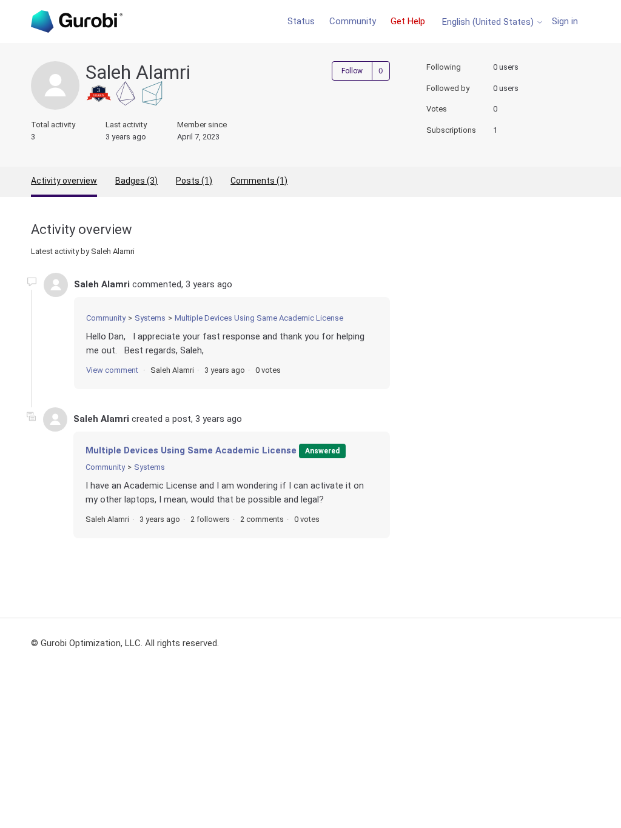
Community (352, 21)
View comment (112, 370)
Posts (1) (194, 180)
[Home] (76, 21)
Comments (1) (258, 180)
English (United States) (489, 22)
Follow (352, 71)
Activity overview (64, 180)
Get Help (408, 21)
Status (301, 21)
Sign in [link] (565, 21)
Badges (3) (136, 180)
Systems (150, 317)
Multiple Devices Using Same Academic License (259, 317)
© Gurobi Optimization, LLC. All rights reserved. (125, 643)
